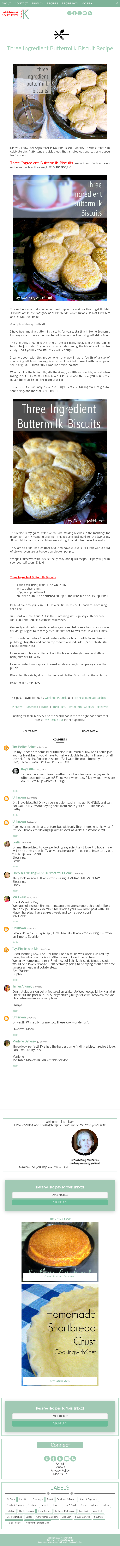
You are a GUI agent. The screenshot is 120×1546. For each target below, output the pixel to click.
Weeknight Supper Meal (37, 1523)
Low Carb (83, 1511)
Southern (98, 1517)
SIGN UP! (60, 1202)
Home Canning (26, 1511)
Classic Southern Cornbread (59, 1276)
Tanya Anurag (22, 986)
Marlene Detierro (24, 1041)
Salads (29, 1517)
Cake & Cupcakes (88, 1499)
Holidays (11, 1511)
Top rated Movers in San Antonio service (40, 1060)
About (6, 3)
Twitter (45, 707)
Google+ (89, 707)
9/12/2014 (26, 843)
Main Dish (97, 1511)
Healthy (105, 1505)
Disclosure (60, 1474)
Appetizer (24, 1499)
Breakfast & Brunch (66, 1499)
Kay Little (28, 769)
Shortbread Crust (60, 1381)
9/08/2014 (32, 798)
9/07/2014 (42, 747)
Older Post (30, 731)
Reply (15, 791)
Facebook (32, 707)
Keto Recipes (44, 1511)
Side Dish (66, 1517)
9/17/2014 (45, 949)
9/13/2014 (78, 874)
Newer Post (89, 731)
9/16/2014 (32, 898)
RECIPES (52, 3)
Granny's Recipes (88, 1505)
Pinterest (18, 707)
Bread (50, 1499)
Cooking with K (66, 1538)
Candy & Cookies (15, 1505)
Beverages (38, 1499)
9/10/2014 (31, 822)
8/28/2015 (42, 1042)
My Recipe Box (54, 720)
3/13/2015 (31, 1018)
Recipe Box (70, 3)
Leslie (16, 842)
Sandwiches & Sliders (47, 1517)
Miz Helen (19, 897)
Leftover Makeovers (65, 1511)
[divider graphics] (60, 1447)
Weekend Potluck (56, 698)
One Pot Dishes (14, 1517)
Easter (56, 1505)
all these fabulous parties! (90, 698)
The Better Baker (24, 747)
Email (55, 707)
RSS (63, 707)
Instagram (75, 707)
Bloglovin (102, 707)
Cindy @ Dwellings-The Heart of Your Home (42, 873)
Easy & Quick (70, 1505)
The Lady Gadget (75, 1542)
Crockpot (32, 1505)
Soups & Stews (82, 1517)
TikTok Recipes (14, 1523)
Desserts (45, 1505)
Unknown (19, 797)
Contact (21, 3)
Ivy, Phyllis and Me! (26, 949)
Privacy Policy (60, 1471)
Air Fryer (11, 1499)
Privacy (37, 3)
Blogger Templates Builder (63, 1540)
